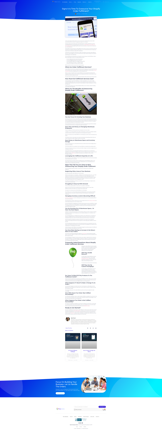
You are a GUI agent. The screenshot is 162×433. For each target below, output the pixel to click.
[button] (88, 328)
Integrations (80, 416)
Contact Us (97, 416)
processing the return (85, 258)
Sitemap (85, 426)
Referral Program (86, 416)
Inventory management (69, 197)
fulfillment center (87, 305)
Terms (77, 426)
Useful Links (92, 416)
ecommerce (84, 233)
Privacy (81, 426)
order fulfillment (83, 92)
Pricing (75, 416)
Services (71, 416)
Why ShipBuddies (65, 416)
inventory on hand (92, 200)
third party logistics (77, 310)
